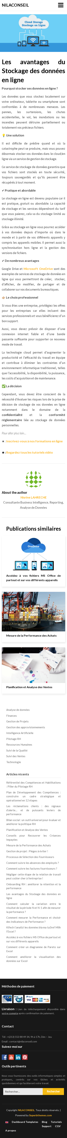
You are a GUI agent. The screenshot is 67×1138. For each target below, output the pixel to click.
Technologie (13, 762)
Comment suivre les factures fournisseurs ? (31, 868)
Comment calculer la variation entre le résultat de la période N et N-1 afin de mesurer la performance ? (33, 907)
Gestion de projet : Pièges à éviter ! (27, 851)
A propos (10, 1130)
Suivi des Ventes (15, 756)
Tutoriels (56, 1122)
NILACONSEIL (15, 4)
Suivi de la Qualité (17, 750)
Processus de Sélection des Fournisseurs (30, 856)
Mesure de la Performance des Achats (31, 635)
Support (46, 1126)
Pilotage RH (13, 738)
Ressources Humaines (19, 744)
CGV (58, 1126)
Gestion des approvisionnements (25, 727)
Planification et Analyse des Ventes (29, 687)
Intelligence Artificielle (19, 733)
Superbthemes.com (40, 1115)
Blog (44, 1122)
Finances (11, 715)
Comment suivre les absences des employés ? (32, 862)
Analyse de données (18, 709)
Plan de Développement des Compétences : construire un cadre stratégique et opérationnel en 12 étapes (33, 796)
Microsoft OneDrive (38, 269)
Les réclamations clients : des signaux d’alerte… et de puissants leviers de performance (33, 810)
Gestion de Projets (17, 721)
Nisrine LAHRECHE (34, 497)
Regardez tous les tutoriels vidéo (29, 452)
